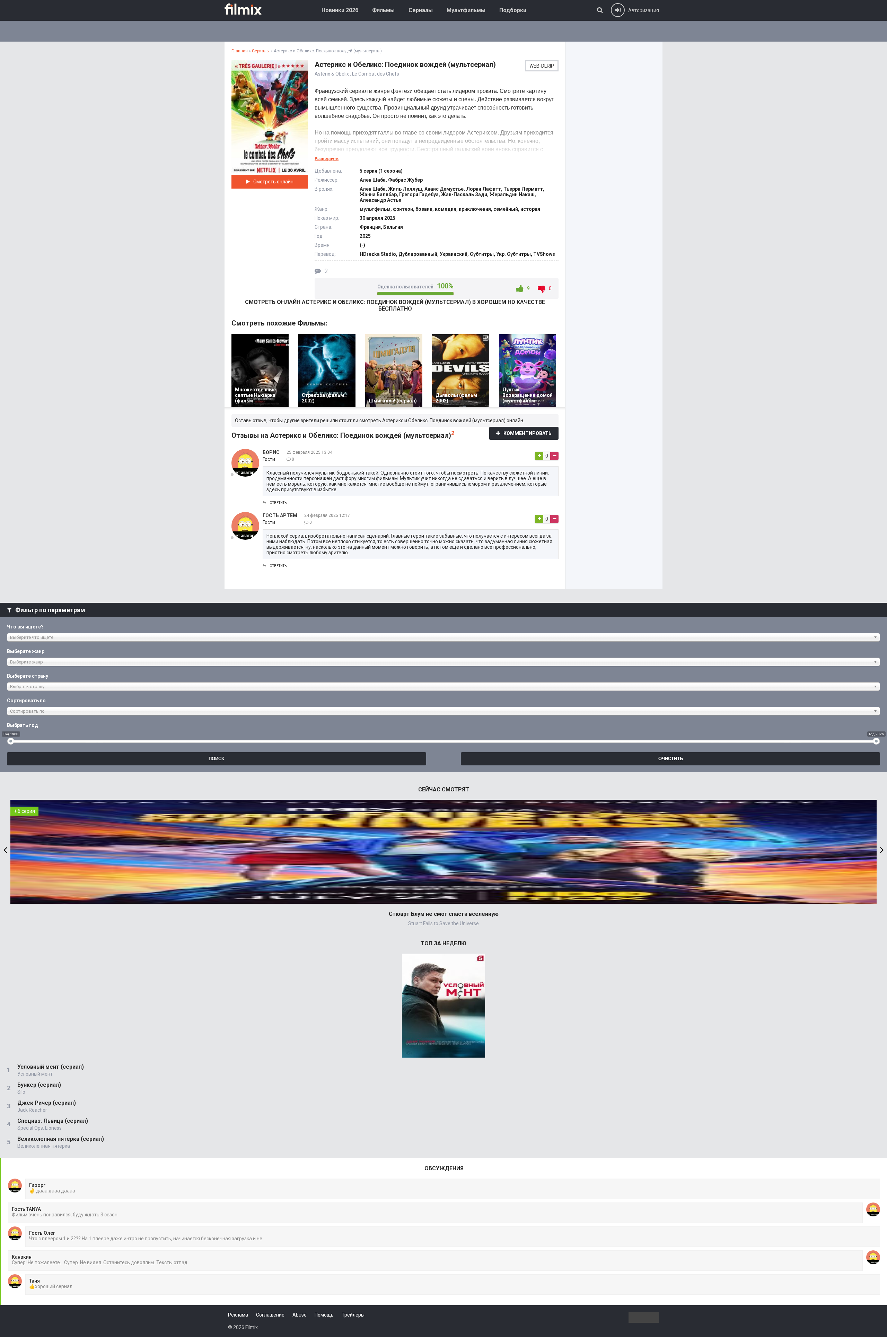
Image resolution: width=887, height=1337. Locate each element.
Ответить (278, 503)
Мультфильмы (466, 10)
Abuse (299, 1315)
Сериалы (421, 10)
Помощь (324, 1315)
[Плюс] (539, 456)
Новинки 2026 (340, 10)
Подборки (512, 10)
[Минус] (554, 456)
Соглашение (270, 1315)
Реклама (238, 1315)
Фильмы (383, 10)
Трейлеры (353, 1315)
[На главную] (248, 9)
